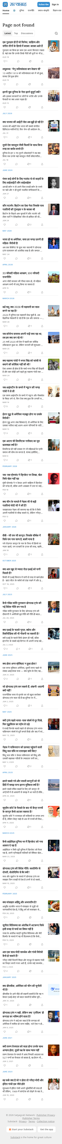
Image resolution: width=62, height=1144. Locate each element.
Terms (31, 1121)
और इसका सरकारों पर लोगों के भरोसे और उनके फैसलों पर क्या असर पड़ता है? (22, 98)
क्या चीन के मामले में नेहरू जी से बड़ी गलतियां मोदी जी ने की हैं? (19, 503)
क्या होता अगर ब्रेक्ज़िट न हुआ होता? (20, 663)
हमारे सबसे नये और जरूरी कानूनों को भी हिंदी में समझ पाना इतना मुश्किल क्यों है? (21, 783)
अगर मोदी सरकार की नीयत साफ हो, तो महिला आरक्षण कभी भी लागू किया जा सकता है (22, 283)
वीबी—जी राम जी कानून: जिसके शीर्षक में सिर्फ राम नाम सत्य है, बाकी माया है (22, 537)
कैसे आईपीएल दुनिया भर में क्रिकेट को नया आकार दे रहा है (23, 843)
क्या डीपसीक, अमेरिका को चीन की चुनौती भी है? (22, 987)
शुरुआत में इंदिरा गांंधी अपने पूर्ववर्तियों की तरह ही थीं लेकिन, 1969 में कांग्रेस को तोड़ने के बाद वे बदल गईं (22, 1090)
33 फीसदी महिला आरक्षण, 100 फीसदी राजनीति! (21, 275)
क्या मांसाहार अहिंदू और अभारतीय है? (20, 902)
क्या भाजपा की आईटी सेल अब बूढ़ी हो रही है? (23, 122)
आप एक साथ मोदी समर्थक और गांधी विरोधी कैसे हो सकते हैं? (23, 954)
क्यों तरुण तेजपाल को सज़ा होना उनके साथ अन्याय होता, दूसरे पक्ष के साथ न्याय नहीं (23, 1048)
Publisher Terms (31, 1118)
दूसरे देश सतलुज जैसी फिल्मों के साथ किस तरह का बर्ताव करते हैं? (22, 147)
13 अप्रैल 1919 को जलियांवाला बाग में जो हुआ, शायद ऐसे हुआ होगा (23, 75)
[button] (6, 10)
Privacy (23, 1121)
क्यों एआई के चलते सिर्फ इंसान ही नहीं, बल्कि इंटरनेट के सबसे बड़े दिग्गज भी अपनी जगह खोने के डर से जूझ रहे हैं (23, 639)
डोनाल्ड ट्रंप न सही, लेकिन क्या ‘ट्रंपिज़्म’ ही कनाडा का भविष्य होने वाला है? (23, 1014)
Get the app (46, 1129)
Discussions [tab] (27, 33)
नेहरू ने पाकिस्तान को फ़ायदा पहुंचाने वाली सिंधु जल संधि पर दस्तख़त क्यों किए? (22, 749)
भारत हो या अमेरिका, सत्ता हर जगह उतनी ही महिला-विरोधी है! (23, 241)
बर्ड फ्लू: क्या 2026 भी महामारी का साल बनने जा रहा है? (21, 309)
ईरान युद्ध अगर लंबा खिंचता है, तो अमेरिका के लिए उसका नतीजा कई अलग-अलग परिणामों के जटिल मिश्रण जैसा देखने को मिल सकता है (23, 424)
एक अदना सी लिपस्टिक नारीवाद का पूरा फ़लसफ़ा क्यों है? (21, 443)
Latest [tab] (7, 33)
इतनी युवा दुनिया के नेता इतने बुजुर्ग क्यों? (22, 92)
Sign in (55, 4)
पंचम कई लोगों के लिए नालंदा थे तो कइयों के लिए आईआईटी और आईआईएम (23, 180)
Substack (15, 1137)
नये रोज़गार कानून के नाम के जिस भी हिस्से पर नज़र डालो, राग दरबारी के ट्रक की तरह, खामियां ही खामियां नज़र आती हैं (23, 545)
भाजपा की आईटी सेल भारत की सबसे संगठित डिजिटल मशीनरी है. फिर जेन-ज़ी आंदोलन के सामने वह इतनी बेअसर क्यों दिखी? (21, 128)
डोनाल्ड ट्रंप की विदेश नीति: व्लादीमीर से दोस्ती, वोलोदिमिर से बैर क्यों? (21, 870)
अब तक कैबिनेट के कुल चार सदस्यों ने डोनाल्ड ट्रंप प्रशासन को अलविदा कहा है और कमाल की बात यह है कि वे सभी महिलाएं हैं (22, 249)
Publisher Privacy (46, 1115)
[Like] (5, 84)
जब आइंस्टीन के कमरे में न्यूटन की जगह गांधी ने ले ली (21, 389)
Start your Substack (23, 1129)
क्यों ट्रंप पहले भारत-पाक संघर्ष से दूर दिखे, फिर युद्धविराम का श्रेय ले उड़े (22, 722)
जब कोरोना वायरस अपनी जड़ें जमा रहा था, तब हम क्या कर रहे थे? (22, 335)
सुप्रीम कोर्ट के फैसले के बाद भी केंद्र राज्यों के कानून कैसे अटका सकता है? (23, 809)
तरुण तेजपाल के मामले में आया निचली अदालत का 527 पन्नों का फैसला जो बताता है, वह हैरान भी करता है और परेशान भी (23, 1056)
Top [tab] (16, 33)
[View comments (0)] (18, 61)
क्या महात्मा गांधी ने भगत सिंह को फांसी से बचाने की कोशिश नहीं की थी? (22, 362)
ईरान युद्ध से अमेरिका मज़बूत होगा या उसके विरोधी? (22, 416)
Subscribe (44, 4)
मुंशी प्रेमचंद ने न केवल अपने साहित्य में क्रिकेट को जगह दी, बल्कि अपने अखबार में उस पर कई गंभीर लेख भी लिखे (22, 484)
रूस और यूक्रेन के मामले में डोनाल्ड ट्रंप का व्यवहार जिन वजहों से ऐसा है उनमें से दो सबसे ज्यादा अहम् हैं (21, 878)
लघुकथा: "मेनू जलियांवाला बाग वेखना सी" (22, 69)
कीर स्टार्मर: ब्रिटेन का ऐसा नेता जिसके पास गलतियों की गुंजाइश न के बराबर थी (23, 207)
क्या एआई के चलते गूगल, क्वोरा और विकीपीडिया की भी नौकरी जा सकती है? (21, 631)
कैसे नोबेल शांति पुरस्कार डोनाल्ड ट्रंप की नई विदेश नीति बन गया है (22, 605)
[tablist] (19, 33)
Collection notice (46, 1121)
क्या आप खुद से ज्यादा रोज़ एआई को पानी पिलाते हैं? (22, 571)
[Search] (56, 33)
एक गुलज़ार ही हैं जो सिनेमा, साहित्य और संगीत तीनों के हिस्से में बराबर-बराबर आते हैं (23, 44)
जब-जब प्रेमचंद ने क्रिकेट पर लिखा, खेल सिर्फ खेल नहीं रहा (22, 476)
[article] (31, 51)
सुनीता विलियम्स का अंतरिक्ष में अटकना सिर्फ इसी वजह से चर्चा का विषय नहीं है (23, 927)
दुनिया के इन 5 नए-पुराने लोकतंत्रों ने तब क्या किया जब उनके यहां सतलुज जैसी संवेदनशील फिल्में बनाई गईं (21, 154)
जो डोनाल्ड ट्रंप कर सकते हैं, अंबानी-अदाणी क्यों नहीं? (23, 688)
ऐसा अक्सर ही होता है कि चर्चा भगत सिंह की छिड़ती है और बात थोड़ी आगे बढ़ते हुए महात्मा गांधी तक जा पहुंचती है (23, 370)
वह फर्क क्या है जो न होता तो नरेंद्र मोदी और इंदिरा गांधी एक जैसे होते (23, 1082)
